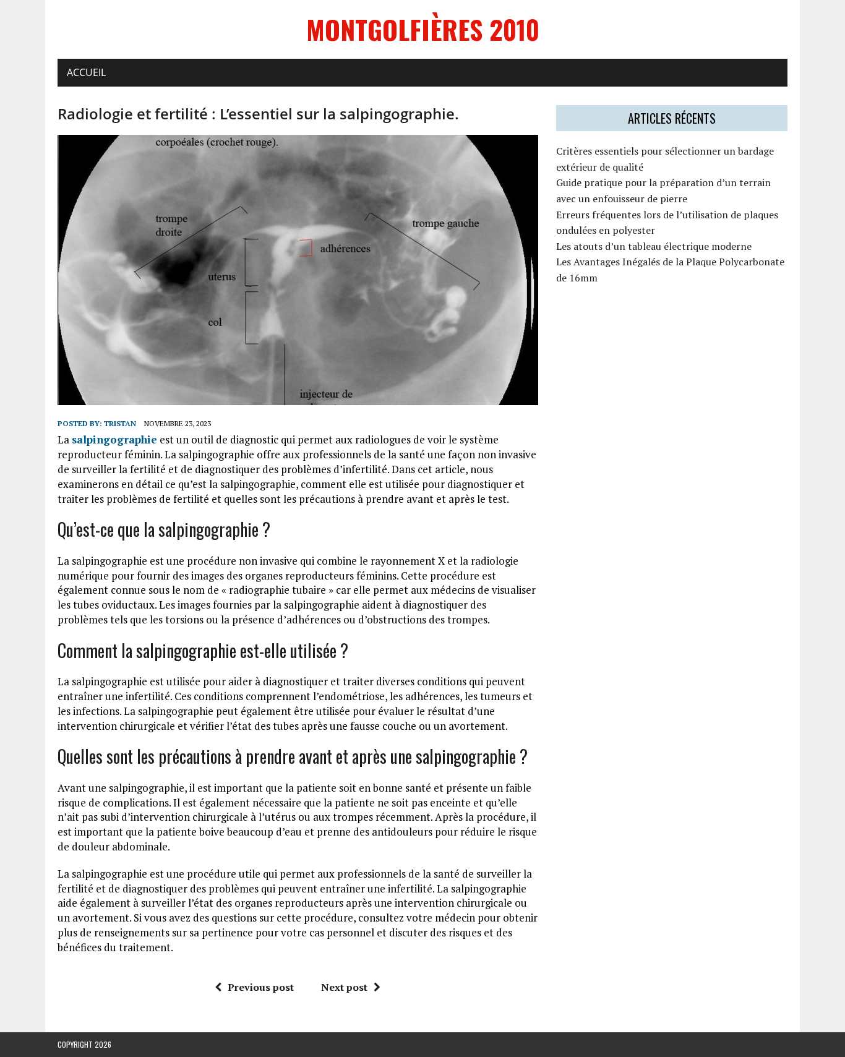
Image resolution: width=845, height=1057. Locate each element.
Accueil (86, 72)
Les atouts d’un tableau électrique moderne (654, 246)
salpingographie (114, 439)
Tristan (120, 423)
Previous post (261, 987)
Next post (344, 987)
